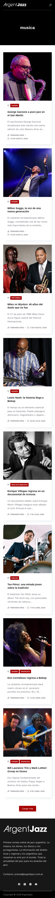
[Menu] (50, 5)
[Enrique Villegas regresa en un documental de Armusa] (27, 455)
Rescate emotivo (19, 485)
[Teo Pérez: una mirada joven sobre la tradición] (27, 549)
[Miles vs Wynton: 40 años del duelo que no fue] (27, 269)
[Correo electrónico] (36, 884)
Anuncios (25, 671)
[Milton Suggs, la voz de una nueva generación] (27, 172)
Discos (14, 578)
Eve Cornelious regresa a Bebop (27, 677)
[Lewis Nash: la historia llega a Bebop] (27, 362)
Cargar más (27, 808)
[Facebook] (19, 884)
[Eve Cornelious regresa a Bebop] (27, 642)
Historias (16, 298)
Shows (14, 105)
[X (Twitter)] (25, 884)
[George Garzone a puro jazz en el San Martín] (27, 76)
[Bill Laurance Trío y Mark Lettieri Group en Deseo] (27, 732)
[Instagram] (30, 884)
